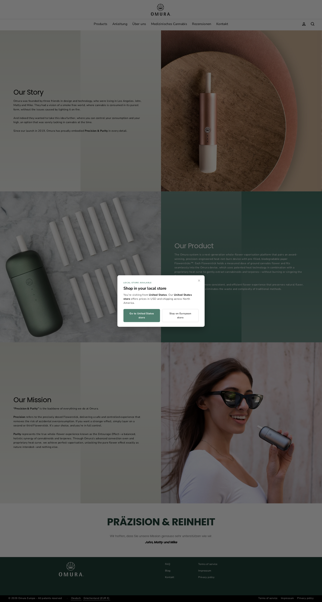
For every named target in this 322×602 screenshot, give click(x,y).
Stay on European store (180, 315)
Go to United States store (141, 315)
